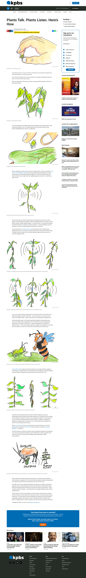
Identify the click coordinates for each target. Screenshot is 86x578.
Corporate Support (65, 558)
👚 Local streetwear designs (69, 24)
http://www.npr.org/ (34, 502)
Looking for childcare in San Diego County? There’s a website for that (70, 180)
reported (25, 172)
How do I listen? (48, 566)
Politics (8, 543)
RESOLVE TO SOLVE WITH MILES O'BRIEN (69, 139)
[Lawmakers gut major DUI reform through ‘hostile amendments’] (15, 537)
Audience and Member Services (51, 558)
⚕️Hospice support (67, 21)
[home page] (14, 3)
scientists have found (27, 229)
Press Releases (32, 568)
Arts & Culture (27, 543)
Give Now (75, 3)
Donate (43, 524)
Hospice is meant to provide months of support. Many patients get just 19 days (70, 161)
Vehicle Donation (65, 568)
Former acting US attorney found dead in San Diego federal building (51, 546)
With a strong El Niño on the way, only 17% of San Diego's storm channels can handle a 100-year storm (70, 168)
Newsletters (31, 560)
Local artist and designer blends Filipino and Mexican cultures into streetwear (70, 186)
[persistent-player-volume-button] (12, 8)
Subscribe (70, 69)
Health (45, 543)
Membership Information (66, 562)
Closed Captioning (49, 560)
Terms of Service (32, 575)
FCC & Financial (32, 564)
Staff (30, 573)
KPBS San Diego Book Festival (69, 119)
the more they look (18, 425)
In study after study (16, 369)
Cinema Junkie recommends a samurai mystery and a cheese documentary (33, 546)
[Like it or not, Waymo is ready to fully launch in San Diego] (70, 537)
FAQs (47, 564)
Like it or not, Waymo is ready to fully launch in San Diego (70, 545)
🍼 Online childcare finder (69, 26)
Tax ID (63, 566)
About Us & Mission (32, 558)
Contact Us (48, 562)
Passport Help (48, 568)
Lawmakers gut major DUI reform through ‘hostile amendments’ (14, 546)
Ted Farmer (28, 427)
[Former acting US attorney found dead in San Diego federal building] (52, 537)
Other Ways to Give (65, 564)
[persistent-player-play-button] (8, 8)
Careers (30, 562)
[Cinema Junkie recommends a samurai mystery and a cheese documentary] (33, 537)
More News (10, 530)
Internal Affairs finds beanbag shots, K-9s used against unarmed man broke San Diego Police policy (70, 174)
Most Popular (65, 145)
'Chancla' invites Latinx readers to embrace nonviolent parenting (70, 98)
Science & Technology (65, 543)
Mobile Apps (31, 566)
